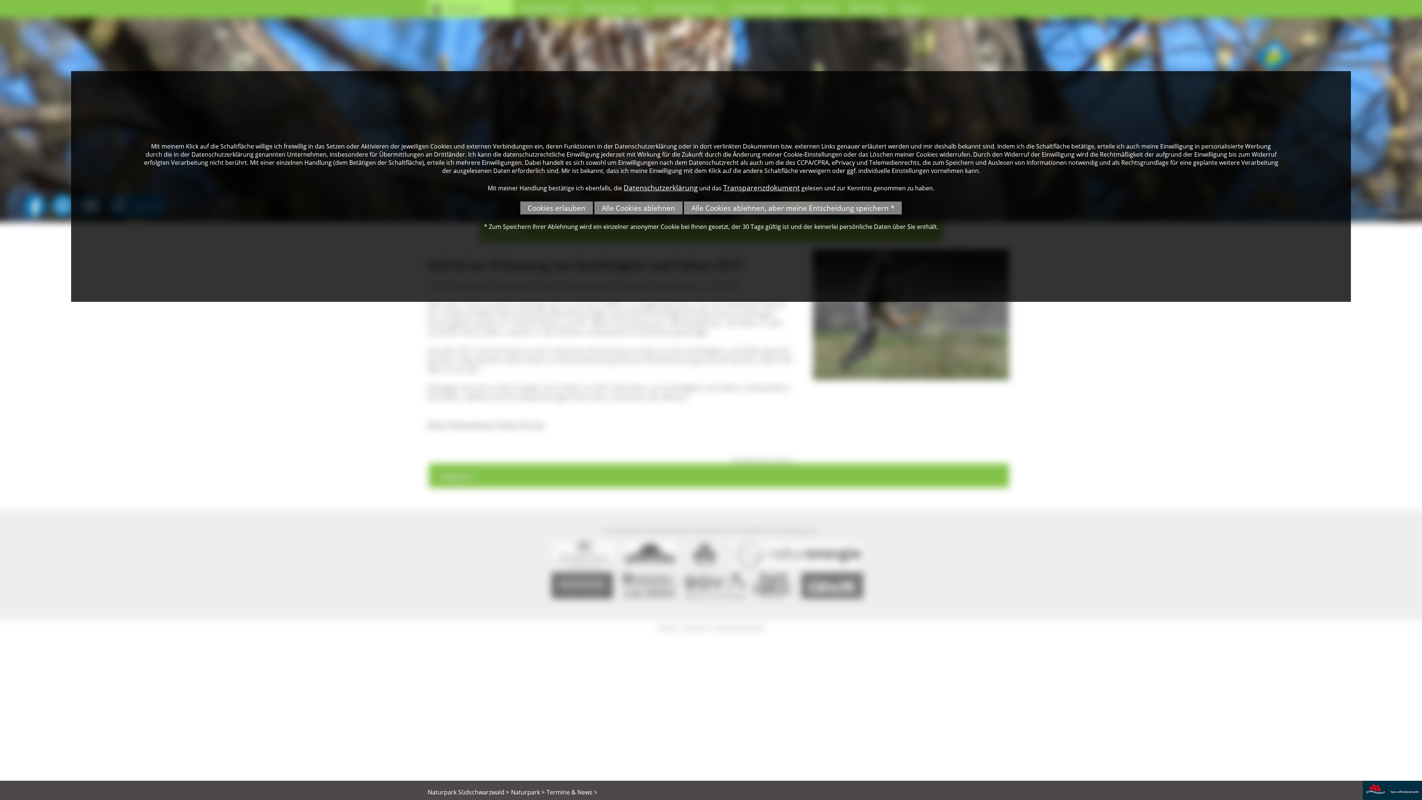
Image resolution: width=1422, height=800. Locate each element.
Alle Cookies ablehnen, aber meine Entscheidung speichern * (792, 208)
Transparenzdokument (761, 187)
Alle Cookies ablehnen (638, 208)
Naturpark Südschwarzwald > (468, 792)
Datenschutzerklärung (661, 187)
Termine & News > (572, 792)
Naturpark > (528, 792)
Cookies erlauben (556, 208)
